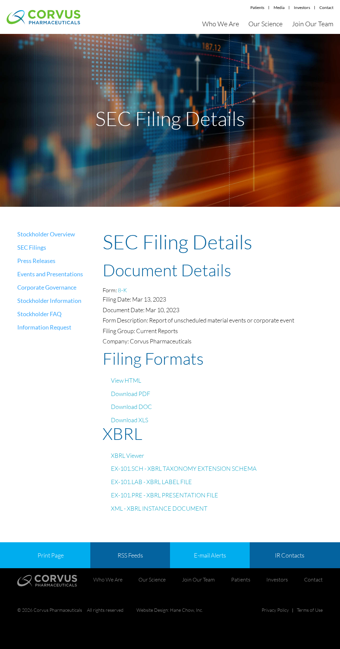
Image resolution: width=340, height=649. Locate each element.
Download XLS (129, 420)
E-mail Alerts (210, 555)
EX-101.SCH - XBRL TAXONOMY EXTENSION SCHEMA (184, 468)
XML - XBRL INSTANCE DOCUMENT (159, 508)
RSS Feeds (130, 555)
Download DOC (131, 406)
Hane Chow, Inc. (186, 610)
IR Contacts (289, 555)
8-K (122, 290)
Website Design (152, 610)
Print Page (51, 555)
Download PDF (130, 393)
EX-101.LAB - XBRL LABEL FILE (151, 481)
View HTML (126, 380)
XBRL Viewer (127, 455)
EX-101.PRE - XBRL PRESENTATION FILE (164, 495)
